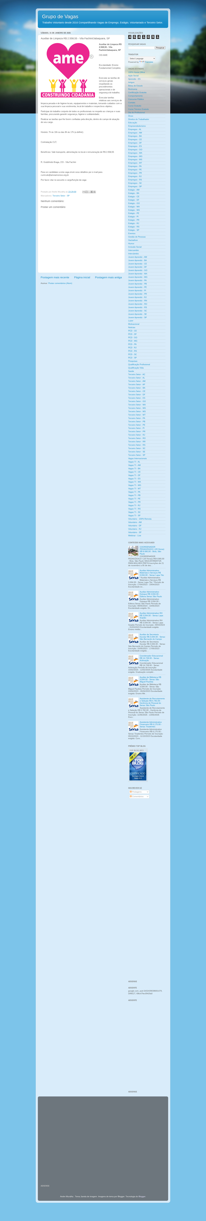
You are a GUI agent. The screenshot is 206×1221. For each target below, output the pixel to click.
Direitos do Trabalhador (138, 119)
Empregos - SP (135, 186)
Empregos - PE (135, 170)
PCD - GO (132, 337)
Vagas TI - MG (134, 485)
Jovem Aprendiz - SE (137, 314)
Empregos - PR (135, 173)
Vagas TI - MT (134, 489)
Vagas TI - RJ (134, 505)
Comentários (137, 796)
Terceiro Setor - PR (136, 431)
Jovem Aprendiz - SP (137, 317)
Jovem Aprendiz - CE (137, 264)
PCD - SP (132, 358)
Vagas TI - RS (134, 509)
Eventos (131, 233)
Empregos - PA (135, 166)
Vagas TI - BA (134, 469)
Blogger (142, 1196)
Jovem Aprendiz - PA (137, 280)
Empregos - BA (135, 136)
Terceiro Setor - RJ (136, 435)
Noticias (131, 327)
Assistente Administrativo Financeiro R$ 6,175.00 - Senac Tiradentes (151, 724)
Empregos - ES (135, 146)
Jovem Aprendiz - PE (137, 287)
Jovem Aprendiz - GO (137, 270)
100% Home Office (136, 72)
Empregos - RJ (135, 176)
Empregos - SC (135, 183)
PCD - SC (132, 354)
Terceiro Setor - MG (137, 408)
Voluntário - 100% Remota (139, 519)
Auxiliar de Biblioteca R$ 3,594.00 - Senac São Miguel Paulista (150, 679)
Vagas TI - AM (134, 465)
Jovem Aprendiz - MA (137, 274)
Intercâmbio (133, 254)
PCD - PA (132, 344)
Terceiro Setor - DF (136, 395)
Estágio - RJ (133, 223)
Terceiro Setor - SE (136, 452)
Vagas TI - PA (134, 492)
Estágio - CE (133, 197)
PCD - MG (132, 341)
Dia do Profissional (136, 113)
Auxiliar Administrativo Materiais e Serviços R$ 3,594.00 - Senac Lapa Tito (152, 572)
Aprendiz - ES (134, 79)
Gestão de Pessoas (137, 237)
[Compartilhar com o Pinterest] (94, 191)
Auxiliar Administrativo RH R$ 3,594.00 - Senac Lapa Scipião (151, 615)
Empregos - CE (135, 139)
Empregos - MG (135, 156)
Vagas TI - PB (134, 495)
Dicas (130, 116)
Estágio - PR (133, 220)
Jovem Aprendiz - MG (137, 277)
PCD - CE (132, 331)
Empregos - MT (135, 163)
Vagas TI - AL (134, 462)
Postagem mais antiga (108, 277)
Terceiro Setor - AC (136, 374)
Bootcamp (132, 89)
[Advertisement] (146, 846)
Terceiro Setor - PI (136, 428)
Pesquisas (132, 361)
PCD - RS (132, 351)
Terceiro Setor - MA (137, 405)
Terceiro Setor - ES (136, 398)
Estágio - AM (133, 190)
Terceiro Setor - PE (136, 425)
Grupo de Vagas (60, 16)
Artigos (131, 82)
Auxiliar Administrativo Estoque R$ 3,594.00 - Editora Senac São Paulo (151, 594)
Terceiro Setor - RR (136, 442)
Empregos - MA (135, 153)
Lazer (130, 321)
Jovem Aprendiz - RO (137, 304)
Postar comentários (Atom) (60, 283)
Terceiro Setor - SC (136, 448)
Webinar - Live (134, 536)
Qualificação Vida (136, 368)
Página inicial (82, 277)
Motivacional (133, 324)
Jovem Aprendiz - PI (137, 291)
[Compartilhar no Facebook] (91, 191)
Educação (132, 123)
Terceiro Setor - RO (137, 438)
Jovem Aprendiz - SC (137, 311)
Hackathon (133, 240)
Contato (131, 103)
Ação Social (133, 76)
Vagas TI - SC (134, 512)
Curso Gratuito (134, 106)
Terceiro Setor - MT (137, 415)
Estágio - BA (133, 193)
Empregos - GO (135, 150)
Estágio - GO (134, 203)
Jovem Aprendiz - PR (137, 294)
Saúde (131, 371)
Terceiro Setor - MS (137, 411)
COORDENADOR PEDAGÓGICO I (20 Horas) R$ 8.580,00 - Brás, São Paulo (152, 550)
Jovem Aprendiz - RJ (137, 297)
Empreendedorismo (137, 126)
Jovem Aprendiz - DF (137, 267)
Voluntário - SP (134, 532)
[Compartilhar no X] (89, 191)
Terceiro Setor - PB (136, 422)
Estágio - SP (133, 230)
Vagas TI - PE (134, 499)
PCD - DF (132, 334)
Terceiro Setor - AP (136, 384)
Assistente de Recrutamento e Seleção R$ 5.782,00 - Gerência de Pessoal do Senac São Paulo (152, 702)
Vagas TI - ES (134, 479)
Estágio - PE (133, 213)
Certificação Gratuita (137, 92)
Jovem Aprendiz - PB (137, 284)
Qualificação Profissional (139, 364)
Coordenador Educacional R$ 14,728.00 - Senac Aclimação (151, 658)
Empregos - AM (135, 133)
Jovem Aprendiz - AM (137, 257)
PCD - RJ (132, 348)
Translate (149, 62)
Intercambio (133, 250)
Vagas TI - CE (134, 472)
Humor (131, 244)
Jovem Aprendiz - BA (137, 260)
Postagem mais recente (55, 277)
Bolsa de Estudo (135, 86)
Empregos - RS (135, 180)
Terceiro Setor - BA (136, 388)
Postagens (137, 792)
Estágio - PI (133, 217)
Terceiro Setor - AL (136, 378)
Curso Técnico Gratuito (138, 109)
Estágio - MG (134, 210)
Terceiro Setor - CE (136, 391)
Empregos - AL (134, 129)
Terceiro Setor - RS (136, 445)
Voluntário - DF (135, 526)
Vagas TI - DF (134, 475)
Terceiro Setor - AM (136, 381)
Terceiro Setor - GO (137, 401)
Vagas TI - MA (134, 482)
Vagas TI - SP (134, 515)
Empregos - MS (135, 159)
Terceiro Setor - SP (61, 196)
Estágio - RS (133, 227)
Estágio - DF (133, 200)
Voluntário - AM (135, 522)
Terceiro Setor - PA (136, 418)
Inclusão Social (135, 247)
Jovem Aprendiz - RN (137, 301)
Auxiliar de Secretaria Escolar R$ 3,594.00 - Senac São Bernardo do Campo (152, 636)
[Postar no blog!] (86, 191)
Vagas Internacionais (137, 458)
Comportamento (135, 96)
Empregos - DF (135, 143)
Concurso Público (136, 99)
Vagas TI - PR (134, 502)
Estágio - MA (134, 207)
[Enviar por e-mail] (83, 191)
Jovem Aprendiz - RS (137, 307)
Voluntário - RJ (134, 529)
